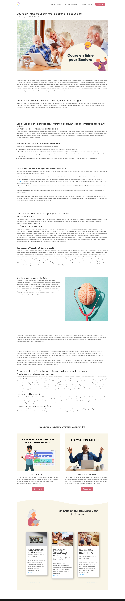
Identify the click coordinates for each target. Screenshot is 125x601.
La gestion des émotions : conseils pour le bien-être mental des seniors (86, 551)
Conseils (41, 17)
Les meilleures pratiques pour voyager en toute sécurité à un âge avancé (60, 552)
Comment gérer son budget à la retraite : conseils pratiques (35, 550)
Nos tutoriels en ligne (71, 4)
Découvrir (38, 489)
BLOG (84, 4)
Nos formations (56, 4)
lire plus (29, 572)
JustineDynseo (23, 17)
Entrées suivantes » (93, 582)
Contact (90, 4)
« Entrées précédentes (33, 582)
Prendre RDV (100, 4)
